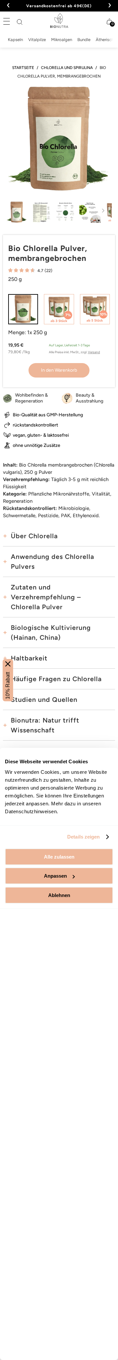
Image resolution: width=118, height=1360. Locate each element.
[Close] (7, 663)
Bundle (83, 39)
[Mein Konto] (97, 21)
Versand (94, 352)
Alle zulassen (59, 857)
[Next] (102, 215)
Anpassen (55, 876)
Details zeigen (83, 837)
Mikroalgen (61, 39)
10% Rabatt (7, 685)
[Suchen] (19, 22)
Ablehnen (59, 895)
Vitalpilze (37, 39)
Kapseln (15, 39)
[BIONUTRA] (59, 20)
